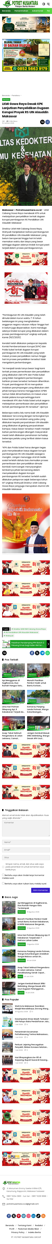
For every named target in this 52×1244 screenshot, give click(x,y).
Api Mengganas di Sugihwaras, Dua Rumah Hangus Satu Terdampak (12, 683)
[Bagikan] (47, 122)
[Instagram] (28, 1216)
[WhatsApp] (47, 653)
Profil (11, 1229)
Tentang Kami (24, 1225)
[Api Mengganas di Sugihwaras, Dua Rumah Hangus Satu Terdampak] (13, 670)
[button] (43, 4)
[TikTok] (38, 1216)
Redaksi (39, 1225)
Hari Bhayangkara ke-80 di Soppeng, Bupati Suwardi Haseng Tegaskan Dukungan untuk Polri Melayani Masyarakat (31, 1058)
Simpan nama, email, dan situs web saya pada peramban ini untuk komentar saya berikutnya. (25, 867)
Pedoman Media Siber (28, 1229)
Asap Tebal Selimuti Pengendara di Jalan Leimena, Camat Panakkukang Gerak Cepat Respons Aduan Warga (13, 736)
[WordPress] (23, 1216)
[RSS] (43, 1216)
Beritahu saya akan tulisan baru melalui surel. (26, 883)
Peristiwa (6, 99)
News (6, 727)
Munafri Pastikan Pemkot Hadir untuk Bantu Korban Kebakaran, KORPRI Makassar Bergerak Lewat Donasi (36, 683)
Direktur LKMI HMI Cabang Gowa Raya (30, 629)
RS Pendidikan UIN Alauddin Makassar (22, 632)
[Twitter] (37, 653)
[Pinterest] (19, 1216)
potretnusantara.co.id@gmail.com (23, 1204)
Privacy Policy (17, 1232)
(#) (3, 121)
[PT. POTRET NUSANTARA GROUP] (20, 4)
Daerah (32, 727)
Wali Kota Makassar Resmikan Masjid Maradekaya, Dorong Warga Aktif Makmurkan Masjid (32, 1007)
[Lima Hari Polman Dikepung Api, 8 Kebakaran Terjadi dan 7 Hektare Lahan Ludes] (13, 697)
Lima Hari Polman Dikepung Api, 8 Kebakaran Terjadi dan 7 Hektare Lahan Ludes (13, 709)
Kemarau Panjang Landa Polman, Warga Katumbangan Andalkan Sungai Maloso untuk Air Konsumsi (38, 709)
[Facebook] (32, 653)
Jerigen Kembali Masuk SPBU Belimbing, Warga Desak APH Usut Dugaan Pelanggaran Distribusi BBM (38, 736)
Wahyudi (9, 635)
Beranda (10, 1225)
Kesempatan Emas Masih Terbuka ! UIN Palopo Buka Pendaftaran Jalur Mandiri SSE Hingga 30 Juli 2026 (32, 1020)
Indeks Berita (34, 1232)
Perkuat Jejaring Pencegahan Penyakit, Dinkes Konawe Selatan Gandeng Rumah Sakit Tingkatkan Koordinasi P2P (31, 1046)
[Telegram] (42, 653)
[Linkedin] (33, 1216)
